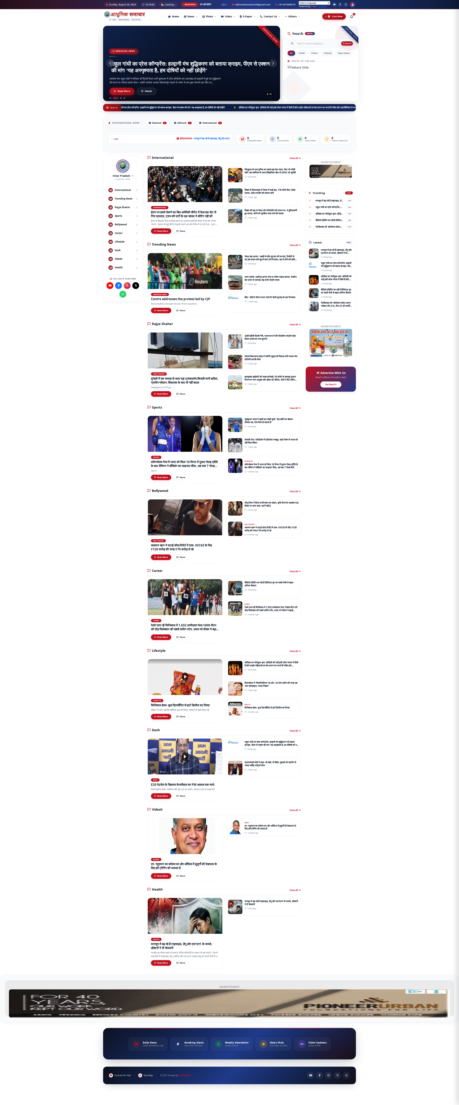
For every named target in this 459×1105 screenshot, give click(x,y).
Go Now (329, 384)
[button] (110, 63)
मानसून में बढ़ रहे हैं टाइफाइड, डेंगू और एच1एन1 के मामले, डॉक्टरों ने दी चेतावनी (183, 138)
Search (347, 43)
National (158, 122)
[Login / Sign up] (352, 4)
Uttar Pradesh (121, 175)
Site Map (148, 1075)
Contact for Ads (122, 1075)
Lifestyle (328, 53)
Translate (322, 6)
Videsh (314, 53)
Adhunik (183, 122)
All (291, 53)
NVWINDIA (185, 1075)
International (211, 122)
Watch (148, 91)
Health (302, 53)
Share (182, 231)
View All (294, 158)
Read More (124, 91)
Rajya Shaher (344, 53)
